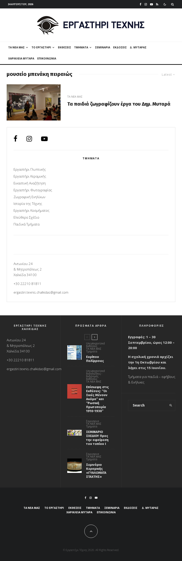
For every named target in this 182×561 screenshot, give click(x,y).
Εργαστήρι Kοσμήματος (31, 210)
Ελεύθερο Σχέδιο (26, 217)
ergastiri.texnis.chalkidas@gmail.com (41, 292)
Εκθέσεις (64, 47)
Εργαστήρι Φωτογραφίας (33, 190)
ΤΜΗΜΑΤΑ (81, 47)
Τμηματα (91, 351)
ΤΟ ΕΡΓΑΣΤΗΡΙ (41, 47)
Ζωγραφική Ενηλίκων (29, 197)
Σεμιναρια (102, 47)
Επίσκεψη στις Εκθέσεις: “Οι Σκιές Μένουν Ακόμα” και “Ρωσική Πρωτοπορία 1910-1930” (97, 399)
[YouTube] (151, 4)
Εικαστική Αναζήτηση (30, 183)
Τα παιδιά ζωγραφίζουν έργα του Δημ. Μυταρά (118, 104)
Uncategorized (95, 343)
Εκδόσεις (120, 47)
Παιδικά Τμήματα (27, 224)
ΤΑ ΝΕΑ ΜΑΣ (16, 47)
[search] (170, 405)
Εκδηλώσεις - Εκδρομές (94, 375)
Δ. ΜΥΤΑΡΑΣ (138, 47)
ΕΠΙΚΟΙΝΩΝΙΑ (46, 58)
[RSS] (157, 4)
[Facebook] (140, 4)
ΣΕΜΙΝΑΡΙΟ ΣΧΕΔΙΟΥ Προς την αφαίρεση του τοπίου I (97, 438)
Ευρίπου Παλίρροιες (95, 359)
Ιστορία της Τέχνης (28, 203)
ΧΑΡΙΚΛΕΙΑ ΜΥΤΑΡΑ (21, 58)
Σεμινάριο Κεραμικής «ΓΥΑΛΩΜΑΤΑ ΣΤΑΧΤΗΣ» (96, 471)
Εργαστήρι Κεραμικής (30, 176)
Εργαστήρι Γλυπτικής (30, 169)
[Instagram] (145, 4)
